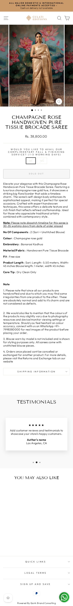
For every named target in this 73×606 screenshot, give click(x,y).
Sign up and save (35, 584)
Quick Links (35, 561)
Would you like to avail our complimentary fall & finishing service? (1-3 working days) (36, 152)
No (31, 160)
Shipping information (36, 371)
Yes (42, 160)
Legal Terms (36, 572)
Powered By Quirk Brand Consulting (36, 603)
